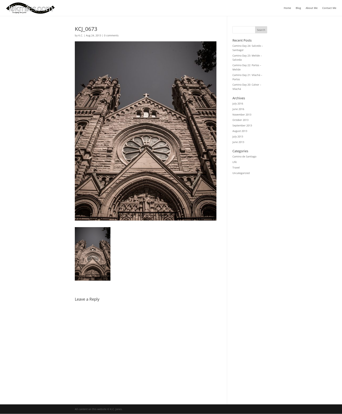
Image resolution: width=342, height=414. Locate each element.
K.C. (80, 35)
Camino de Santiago (244, 156)
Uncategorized (241, 173)
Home (287, 8)
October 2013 (240, 120)
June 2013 (238, 142)
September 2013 (242, 125)
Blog (298, 8)
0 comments (111, 35)
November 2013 (241, 114)
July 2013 (237, 136)
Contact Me (329, 8)
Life (234, 162)
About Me (312, 8)
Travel (236, 167)
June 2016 (238, 109)
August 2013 (239, 131)
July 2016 (237, 103)
